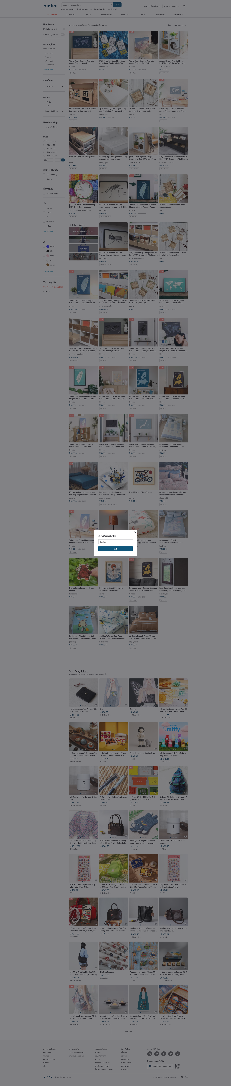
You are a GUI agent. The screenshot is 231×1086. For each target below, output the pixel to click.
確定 (115, 548)
